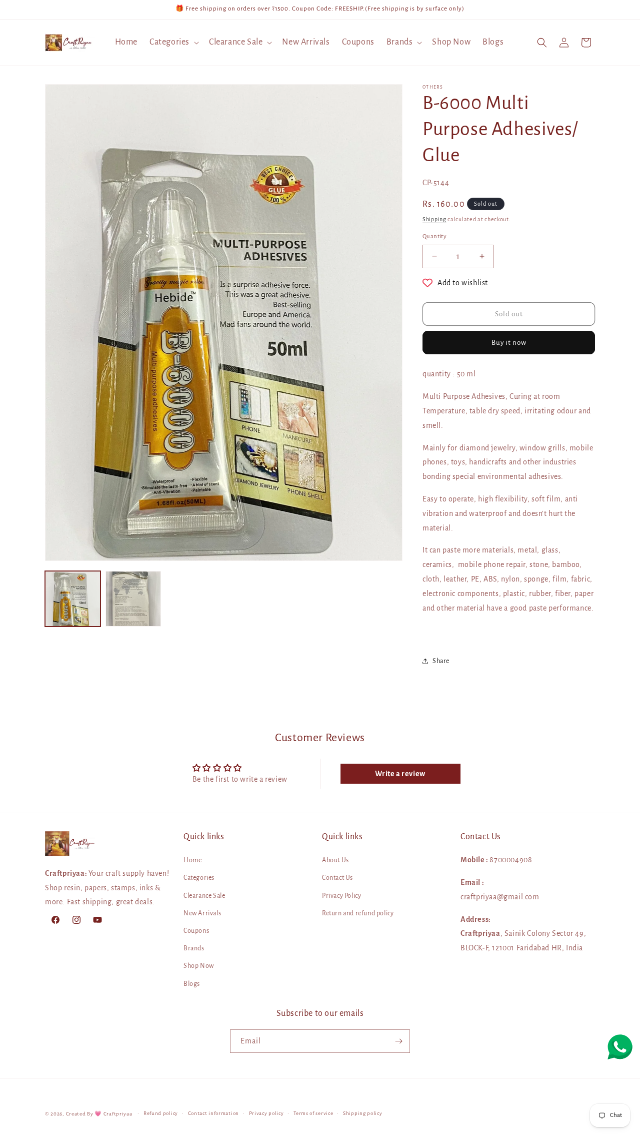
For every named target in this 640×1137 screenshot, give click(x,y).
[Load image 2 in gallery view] (133, 599)
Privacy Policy (341, 895)
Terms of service (313, 1113)
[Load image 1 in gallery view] (72, 599)
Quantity (434, 236)
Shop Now (199, 966)
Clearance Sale (204, 895)
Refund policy (161, 1113)
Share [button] (441, 661)
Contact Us (337, 878)
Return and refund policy (358, 913)
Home (193, 860)
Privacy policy (266, 1113)
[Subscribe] (399, 1041)
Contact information (213, 1113)
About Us (335, 860)
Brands (194, 948)
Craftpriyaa (118, 1113)
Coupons (196, 930)
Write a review (400, 774)
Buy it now (509, 343)
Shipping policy (362, 1113)
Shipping (434, 219)
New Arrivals (202, 913)
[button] (173, 42)
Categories (199, 878)
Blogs (192, 983)
